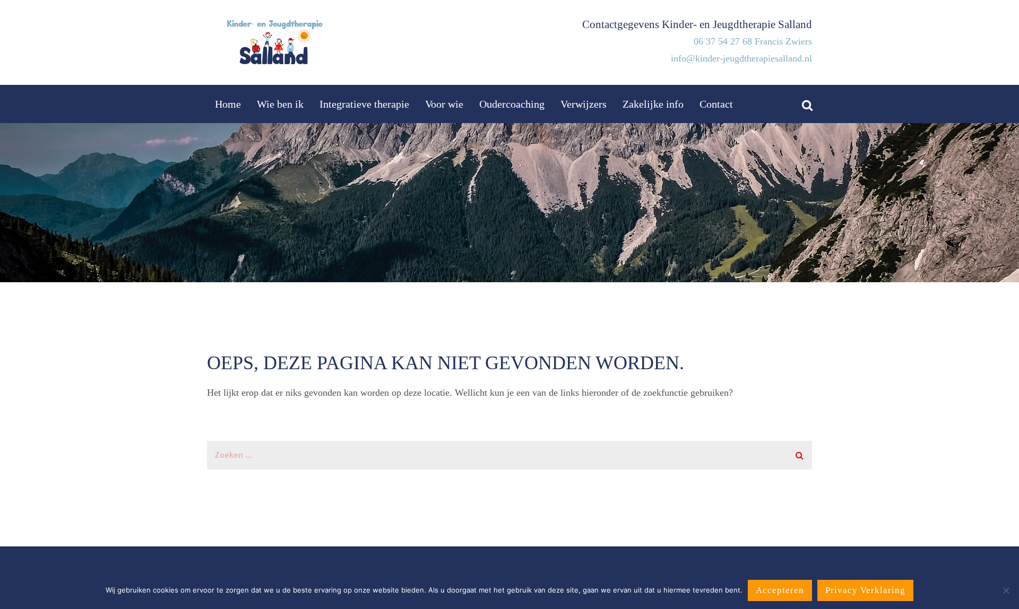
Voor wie (444, 104)
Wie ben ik (280, 104)
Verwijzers (583, 104)
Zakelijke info (653, 104)
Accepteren (780, 590)
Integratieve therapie (364, 104)
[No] (1005, 590)
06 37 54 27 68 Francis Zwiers (753, 41)
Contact (716, 104)
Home (228, 104)
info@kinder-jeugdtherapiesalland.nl (741, 58)
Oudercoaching (512, 104)
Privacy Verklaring (865, 590)
